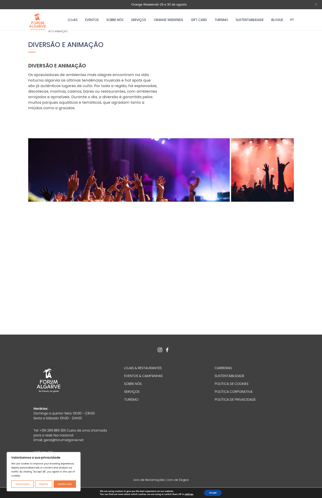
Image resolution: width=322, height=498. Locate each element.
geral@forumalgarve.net (64, 440)
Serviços (138, 20)
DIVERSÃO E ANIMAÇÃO (54, 31)
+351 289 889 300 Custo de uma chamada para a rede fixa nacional (70, 433)
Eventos (92, 20)
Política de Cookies (231, 383)
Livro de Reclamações (149, 480)
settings (189, 494)
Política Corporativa (234, 391)
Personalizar (23, 484)
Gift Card (199, 20)
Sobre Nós (114, 20)
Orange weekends (168, 20)
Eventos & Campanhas (143, 376)
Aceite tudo (65, 484)
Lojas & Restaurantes (143, 368)
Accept (213, 492)
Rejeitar (43, 484)
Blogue (277, 20)
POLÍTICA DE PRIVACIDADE (235, 399)
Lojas (72, 20)
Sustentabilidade (250, 20)
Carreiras (223, 368)
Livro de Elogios (178, 480)
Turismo (221, 20)
